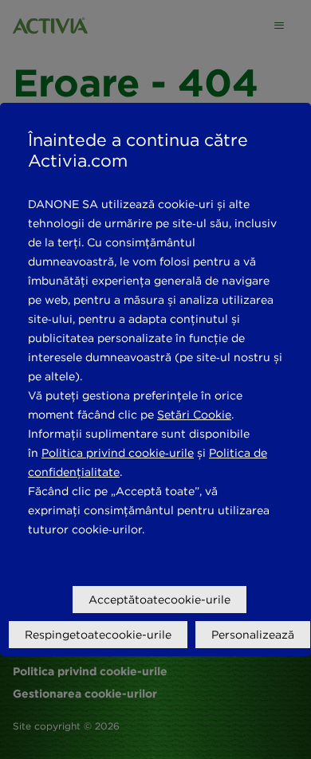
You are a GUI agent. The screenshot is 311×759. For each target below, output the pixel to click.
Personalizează (252, 634)
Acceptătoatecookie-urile (159, 599)
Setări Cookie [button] (194, 414)
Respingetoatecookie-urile (98, 634)
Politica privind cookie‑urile (117, 453)
